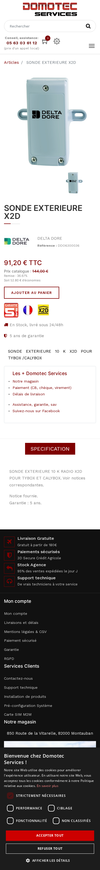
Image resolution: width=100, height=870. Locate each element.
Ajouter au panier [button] (31, 293)
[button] (50, 860)
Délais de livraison (29, 394)
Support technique (21, 687)
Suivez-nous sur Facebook (36, 411)
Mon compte (15, 613)
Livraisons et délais (21, 622)
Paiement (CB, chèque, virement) (42, 387)
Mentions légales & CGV (25, 631)
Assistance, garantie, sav (35, 404)
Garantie (11, 649)
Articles (11, 62)
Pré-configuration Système (28, 705)
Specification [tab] (50, 449)
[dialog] (50, 808)
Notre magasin (26, 381)
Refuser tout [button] (50, 848)
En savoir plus (47, 786)
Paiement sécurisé (20, 640)
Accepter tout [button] (49, 835)
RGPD (9, 658)
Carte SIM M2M (17, 714)
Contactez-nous (18, 678)
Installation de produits (25, 696)
